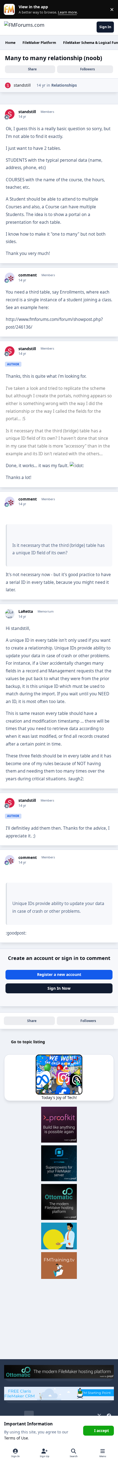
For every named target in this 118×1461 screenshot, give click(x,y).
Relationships (64, 85)
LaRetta (25, 611)
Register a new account (59, 974)
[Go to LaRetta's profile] (10, 614)
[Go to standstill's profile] (8, 85)
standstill (22, 85)
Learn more (10, 9)
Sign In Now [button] (59, 988)
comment (27, 275)
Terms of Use (16, 1438)
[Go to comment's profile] (10, 277)
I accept (101, 1430)
